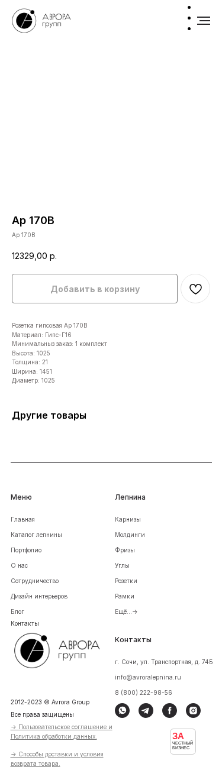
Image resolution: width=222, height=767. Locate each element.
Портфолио (26, 550)
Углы (122, 565)
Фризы (125, 550)
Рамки (124, 596)
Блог (17, 611)
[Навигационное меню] (203, 21)
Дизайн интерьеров (39, 596)
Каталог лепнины (36, 534)
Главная (23, 519)
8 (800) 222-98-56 (143, 692)
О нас (19, 565)
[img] (65, 648)
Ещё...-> (126, 611)
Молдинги (130, 534)
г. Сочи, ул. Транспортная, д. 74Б (164, 661)
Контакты (25, 623)
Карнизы (128, 519)
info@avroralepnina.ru (148, 677)
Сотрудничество (35, 580)
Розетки (126, 580)
